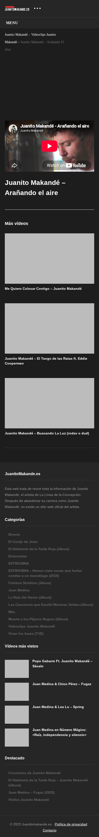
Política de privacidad (71, 824)
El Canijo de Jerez (23, 542)
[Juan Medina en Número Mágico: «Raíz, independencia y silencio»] (17, 738)
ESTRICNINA (18, 563)
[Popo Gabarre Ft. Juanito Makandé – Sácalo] (17, 669)
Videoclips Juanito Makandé (31, 626)
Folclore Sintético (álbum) (29, 583)
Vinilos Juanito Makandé (28, 800)
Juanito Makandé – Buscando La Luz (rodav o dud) (47, 433)
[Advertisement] (34, 79)
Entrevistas (17, 556)
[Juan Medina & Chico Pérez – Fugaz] (17, 692)
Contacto (49, 830)
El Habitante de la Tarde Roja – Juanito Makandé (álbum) (48, 782)
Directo (14, 534)
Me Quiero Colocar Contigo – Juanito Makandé (43, 288)
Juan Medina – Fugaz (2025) (31, 792)
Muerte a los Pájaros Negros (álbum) (38, 619)
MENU (12, 23)
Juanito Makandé (16, 34)
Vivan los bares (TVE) (25, 633)
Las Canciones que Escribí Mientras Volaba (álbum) (50, 605)
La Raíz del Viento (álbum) (29, 597)
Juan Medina (19, 590)
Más (11, 612)
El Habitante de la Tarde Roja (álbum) (38, 549)
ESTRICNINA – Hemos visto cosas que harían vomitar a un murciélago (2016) (45, 573)
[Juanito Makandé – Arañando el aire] (49, 258)
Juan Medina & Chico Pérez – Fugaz (61, 684)
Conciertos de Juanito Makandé (34, 773)
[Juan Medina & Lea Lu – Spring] (17, 715)
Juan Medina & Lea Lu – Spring (58, 707)
